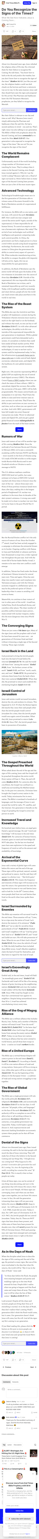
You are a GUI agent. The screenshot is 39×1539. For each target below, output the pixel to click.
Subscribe (27, 3)
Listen (34, 25)
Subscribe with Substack (21, 1519)
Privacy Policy (26, 1528)
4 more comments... (8, 1434)
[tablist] (11, 1382)
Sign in (34, 3)
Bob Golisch (10, 1417)
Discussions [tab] (18, 1445)
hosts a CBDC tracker (16, 380)
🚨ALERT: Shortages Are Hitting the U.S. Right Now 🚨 (14, 1452)
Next (32, 1367)
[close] (33, 1474)
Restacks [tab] (15, 1382)
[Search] (35, 1445)
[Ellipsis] (36, 1401)
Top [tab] (4, 1445)
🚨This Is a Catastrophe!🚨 (13, 1469)
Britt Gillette (11, 24)
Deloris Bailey (11, 1401)
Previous (8, 1367)
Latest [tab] (9, 1445)
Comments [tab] (6, 1382)
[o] (33, 1453)
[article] (19, 1457)
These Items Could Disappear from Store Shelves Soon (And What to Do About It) (14, 1457)
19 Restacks (27, 1352)
